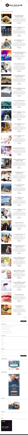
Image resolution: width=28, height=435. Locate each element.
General (19, 14)
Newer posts (25, 317)
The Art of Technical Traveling (19, 198)
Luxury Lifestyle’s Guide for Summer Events (19, 76)
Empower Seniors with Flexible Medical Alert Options (7, 326)
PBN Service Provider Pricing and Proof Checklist (19, 53)
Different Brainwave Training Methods (19, 112)
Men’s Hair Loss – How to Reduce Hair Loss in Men (19, 271)
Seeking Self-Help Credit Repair (19, 124)
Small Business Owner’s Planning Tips (19, 173)
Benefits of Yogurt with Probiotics (19, 41)
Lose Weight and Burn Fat (19, 234)
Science (2, 341)
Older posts (3, 317)
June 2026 (2, 415)
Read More (19, 35)
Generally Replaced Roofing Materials (19, 89)
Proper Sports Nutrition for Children (19, 28)
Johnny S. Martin (17, 17)
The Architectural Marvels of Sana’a (5, 329)
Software (2, 344)
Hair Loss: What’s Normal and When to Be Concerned (19, 283)
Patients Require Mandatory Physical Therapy (19, 160)
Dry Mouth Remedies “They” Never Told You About (19, 258)
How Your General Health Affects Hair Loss (19, 246)
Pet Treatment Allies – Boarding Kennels (19, 16)
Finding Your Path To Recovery (19, 306)
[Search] (26, 1)
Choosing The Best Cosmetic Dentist (19, 210)
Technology (2, 346)
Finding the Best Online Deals (19, 136)
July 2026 (2, 351)
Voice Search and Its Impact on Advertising (6, 331)
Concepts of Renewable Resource (19, 185)
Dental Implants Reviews (19, 63)
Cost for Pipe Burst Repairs (19, 100)
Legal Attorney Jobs (19, 222)
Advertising (19, 51)
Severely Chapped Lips (19, 294)
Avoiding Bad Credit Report (19, 148)
